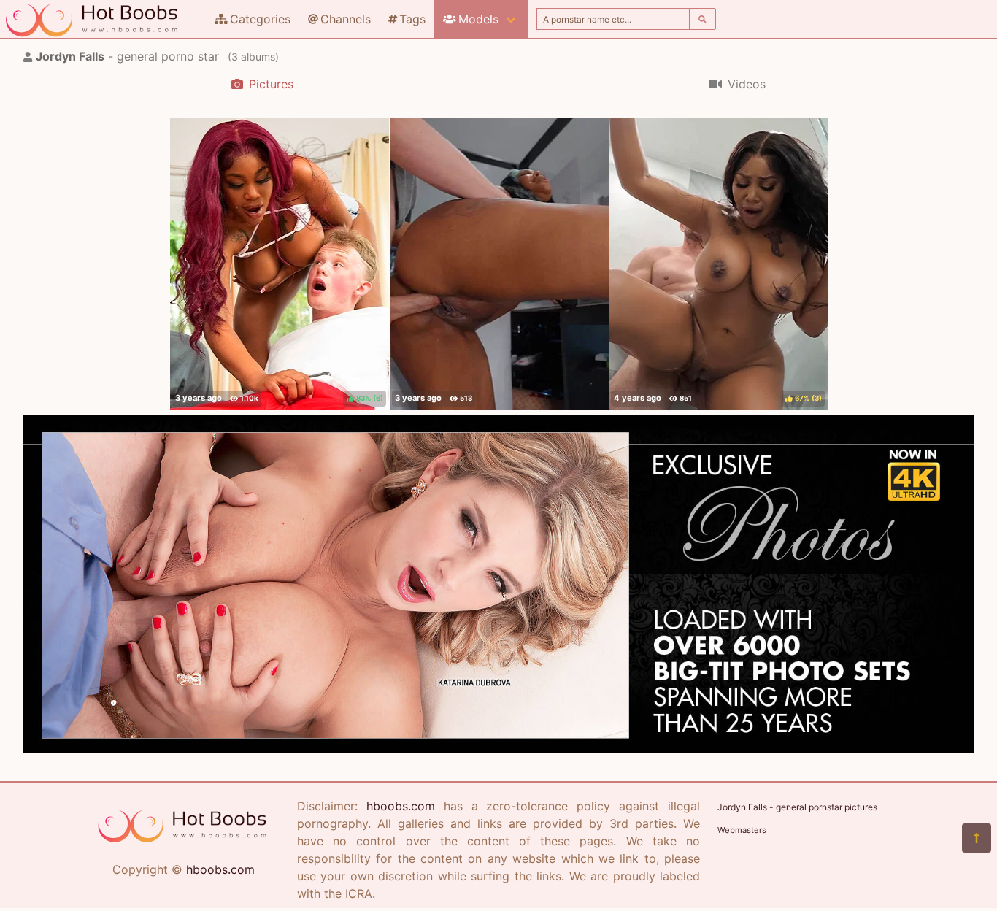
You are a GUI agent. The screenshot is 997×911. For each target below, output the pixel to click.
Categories (260, 19)
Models (478, 19)
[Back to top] (976, 838)
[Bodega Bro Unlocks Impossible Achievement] (499, 264)
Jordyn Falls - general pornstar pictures (797, 807)
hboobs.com (220, 869)
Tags (412, 19)
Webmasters (741, 830)
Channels (345, 19)
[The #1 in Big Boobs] (498, 749)
